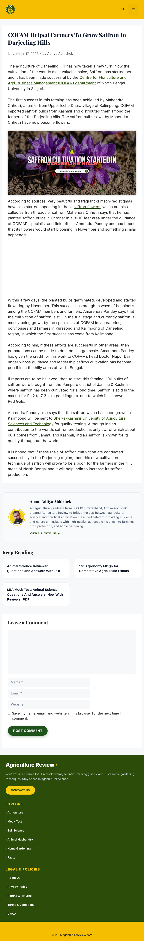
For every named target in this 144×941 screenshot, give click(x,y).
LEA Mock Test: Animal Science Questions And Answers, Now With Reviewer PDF (35, 594)
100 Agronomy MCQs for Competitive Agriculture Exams (104, 568)
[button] (123, 9)
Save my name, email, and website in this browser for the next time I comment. (66, 715)
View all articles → (45, 533)
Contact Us (20, 790)
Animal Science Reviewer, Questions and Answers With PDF (34, 568)
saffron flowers (87, 207)
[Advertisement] (72, 269)
